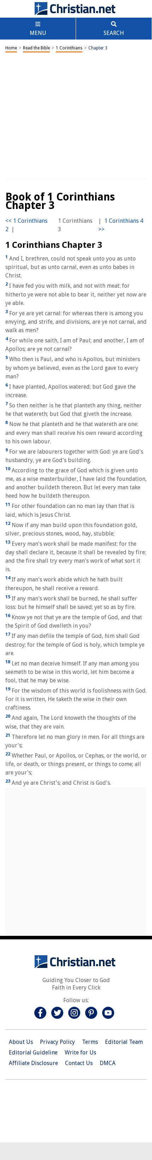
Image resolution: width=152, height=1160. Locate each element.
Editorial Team (124, 1042)
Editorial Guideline (33, 1052)
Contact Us (79, 1063)
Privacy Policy (57, 1042)
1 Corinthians (69, 48)
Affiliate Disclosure (33, 1063)
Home (11, 48)
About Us (21, 1042)
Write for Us (80, 1052)
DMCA (108, 1063)
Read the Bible (36, 48)
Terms (90, 1042)
